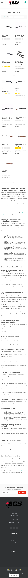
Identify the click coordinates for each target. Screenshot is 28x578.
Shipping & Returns (14, 540)
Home (8, 10)
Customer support (14, 542)
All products (14, 564)
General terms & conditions (14, 538)
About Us (14, 536)
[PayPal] (16, 570)
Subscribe (23, 492)
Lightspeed (24, 573)
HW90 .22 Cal (5, 144)
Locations (14, 548)
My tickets (14, 558)
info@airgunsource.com (14, 522)
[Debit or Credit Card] (8, 570)
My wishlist (14, 560)
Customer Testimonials (14, 546)
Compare (14, 562)
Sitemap (14, 544)
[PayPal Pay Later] (19, 570)
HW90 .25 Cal (5, 171)
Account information (14, 554)
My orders (14, 556)
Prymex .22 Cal (19, 90)
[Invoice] (12, 570)
